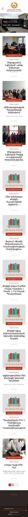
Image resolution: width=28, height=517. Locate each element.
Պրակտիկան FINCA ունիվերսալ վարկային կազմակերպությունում (14, 425)
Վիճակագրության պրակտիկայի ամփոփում (14, 110)
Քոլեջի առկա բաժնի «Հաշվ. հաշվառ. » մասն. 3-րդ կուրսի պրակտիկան (14, 290)
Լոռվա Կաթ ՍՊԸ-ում (14, 466)
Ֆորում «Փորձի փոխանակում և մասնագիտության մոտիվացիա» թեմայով (14, 246)
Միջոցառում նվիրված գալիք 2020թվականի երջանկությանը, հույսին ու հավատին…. (14, 158)
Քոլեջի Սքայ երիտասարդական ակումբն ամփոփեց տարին (14, 334)
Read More (14, 76)
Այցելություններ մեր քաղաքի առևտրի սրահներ (14, 378)
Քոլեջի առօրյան (14, 59)
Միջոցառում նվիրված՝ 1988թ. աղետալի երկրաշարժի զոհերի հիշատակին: (14, 69)
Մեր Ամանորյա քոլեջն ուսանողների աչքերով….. (14, 200)
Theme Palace (16, 514)
